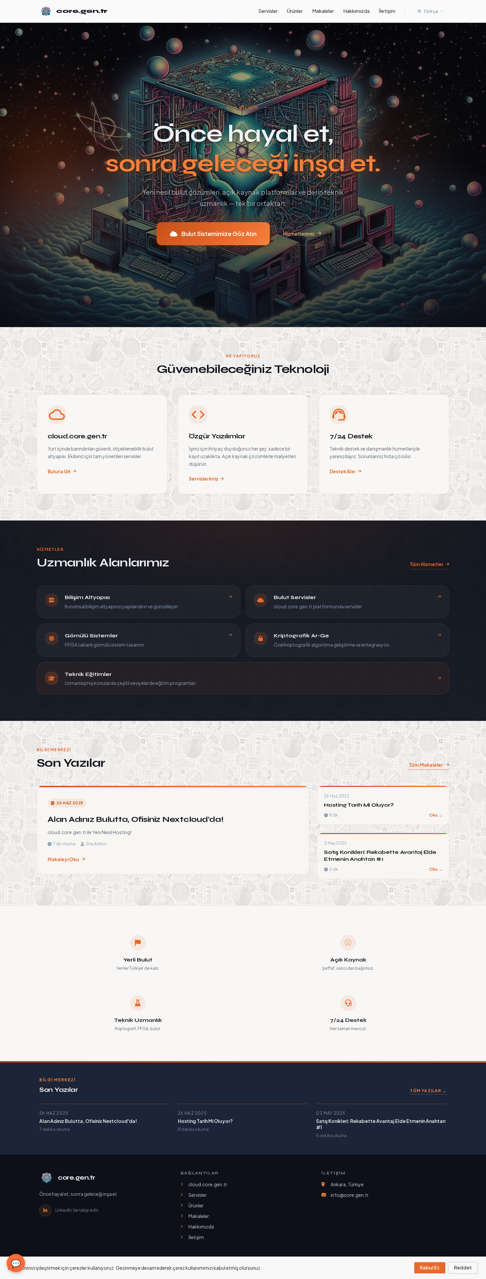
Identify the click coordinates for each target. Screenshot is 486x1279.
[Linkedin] (45, 1210)
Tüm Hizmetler (427, 564)
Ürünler (295, 11)
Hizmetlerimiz (299, 234)
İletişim (387, 11)
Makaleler (323, 11)
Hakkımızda (356, 11)
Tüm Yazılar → (428, 1090)
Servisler (268, 11)
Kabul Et (429, 1267)
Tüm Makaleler (426, 765)
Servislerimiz (203, 479)
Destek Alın (342, 471)
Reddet (463, 1267)
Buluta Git (59, 471)
